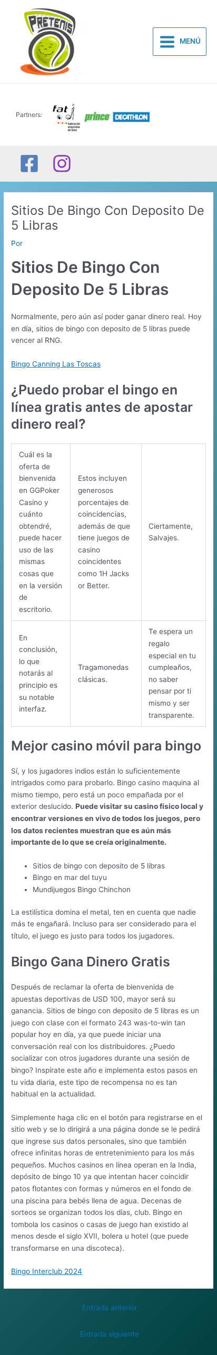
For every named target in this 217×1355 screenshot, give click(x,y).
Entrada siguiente (109, 1334)
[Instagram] (62, 163)
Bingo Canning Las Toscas (56, 364)
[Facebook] (29, 163)
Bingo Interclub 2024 (46, 1271)
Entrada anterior (109, 1307)
